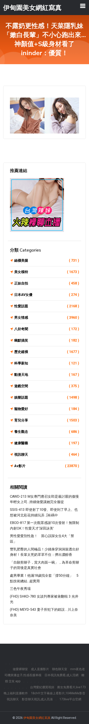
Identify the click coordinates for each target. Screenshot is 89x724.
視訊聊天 (46, 454)
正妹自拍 (46, 283)
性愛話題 (46, 306)
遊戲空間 (46, 386)
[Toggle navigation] (83, 6)
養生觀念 (46, 432)
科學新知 (46, 363)
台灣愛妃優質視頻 (42, 687)
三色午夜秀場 (20, 589)
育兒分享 (46, 420)
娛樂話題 (46, 397)
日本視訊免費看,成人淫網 (61, 675)
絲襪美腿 (46, 260)
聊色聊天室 (59, 669)
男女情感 (46, 317)
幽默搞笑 (46, 340)
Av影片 (46, 466)
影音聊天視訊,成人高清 (37, 699)
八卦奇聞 (46, 329)
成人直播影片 (40, 669)
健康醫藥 (46, 443)
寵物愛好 (46, 409)
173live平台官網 (70, 699)
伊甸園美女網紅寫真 (37, 717)
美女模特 (46, 272)
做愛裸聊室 (20, 669)
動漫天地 (46, 375)
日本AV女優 (46, 295)
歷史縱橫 (46, 352)
